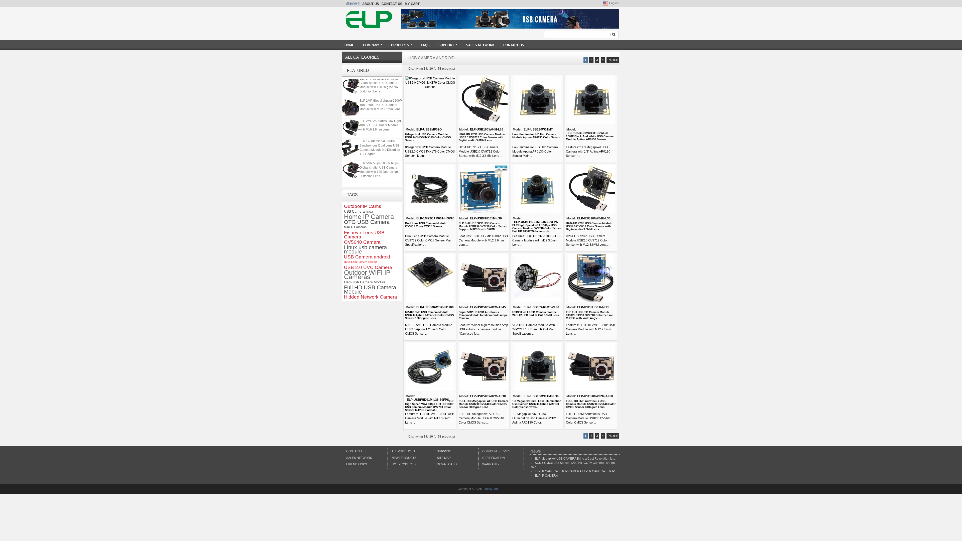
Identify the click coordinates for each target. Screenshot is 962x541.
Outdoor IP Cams (362, 206)
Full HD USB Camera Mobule (370, 289)
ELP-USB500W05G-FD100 (435, 307)
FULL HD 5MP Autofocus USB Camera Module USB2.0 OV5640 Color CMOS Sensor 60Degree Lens (591, 404)
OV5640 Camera (362, 242)
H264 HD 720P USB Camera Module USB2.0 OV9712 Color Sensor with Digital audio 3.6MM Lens (482, 137)
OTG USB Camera (367, 222)
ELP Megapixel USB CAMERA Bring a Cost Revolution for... (575, 458)
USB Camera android (367, 257)
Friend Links (356, 464)
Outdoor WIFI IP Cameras (367, 274)
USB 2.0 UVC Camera (368, 267)
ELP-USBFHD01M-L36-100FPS (536, 222)
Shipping (444, 451)
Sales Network (359, 458)
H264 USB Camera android (360, 261)
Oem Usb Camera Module (365, 282)
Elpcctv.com (491, 489)
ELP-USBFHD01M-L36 (486, 218)
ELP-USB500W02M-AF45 (488, 307)
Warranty (491, 464)
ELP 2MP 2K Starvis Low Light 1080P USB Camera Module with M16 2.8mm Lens (380, 121)
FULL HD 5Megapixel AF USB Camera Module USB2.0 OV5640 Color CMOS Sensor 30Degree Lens (483, 404)
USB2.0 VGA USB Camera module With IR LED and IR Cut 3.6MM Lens (535, 314)
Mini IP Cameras (355, 227)
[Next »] (613, 60)
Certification (493, 458)
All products (403, 451)
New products (404, 458)
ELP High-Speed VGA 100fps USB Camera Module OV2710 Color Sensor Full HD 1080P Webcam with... (537, 228)
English (613, 3)
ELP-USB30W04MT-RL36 (541, 307)
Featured (358, 70)
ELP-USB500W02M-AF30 (488, 396)
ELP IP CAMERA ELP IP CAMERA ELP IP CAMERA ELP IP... (576, 471)
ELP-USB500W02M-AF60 (595, 396)
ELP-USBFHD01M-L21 (593, 307)
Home (355, 4)
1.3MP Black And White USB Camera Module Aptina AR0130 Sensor (590, 138)
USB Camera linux (358, 211)
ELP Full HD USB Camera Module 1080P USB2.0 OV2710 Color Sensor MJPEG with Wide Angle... (589, 315)
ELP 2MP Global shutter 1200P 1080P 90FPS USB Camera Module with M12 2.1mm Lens (380, 101)
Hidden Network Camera (370, 297)
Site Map (444, 458)
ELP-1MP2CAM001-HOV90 (435, 218)
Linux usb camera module (365, 249)
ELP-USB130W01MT (538, 129)
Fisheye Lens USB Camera (364, 234)
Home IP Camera (369, 217)
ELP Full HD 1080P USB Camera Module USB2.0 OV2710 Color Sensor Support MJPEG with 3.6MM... (483, 226)
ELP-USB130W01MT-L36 (541, 396)
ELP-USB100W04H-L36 (486, 129)
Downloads (447, 464)
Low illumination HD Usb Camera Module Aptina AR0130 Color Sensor (536, 136)
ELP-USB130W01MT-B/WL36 (588, 133)
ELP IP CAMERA (546, 475)
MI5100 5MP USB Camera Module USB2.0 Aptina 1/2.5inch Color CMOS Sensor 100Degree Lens (429, 315)
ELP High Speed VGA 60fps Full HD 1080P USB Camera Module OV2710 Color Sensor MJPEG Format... (429, 405)
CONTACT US (392, 4)
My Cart (412, 4)
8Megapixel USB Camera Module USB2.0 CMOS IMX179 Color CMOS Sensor (428, 137)
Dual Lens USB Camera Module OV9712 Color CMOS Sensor (425, 225)
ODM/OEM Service (496, 451)
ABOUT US (370, 4)
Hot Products (404, 464)
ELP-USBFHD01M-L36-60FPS (428, 399)
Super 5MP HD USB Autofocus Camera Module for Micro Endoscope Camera (483, 315)
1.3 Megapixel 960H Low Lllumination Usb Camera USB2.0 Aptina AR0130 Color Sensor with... (536, 404)
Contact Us (356, 451)
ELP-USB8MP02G (429, 129)
